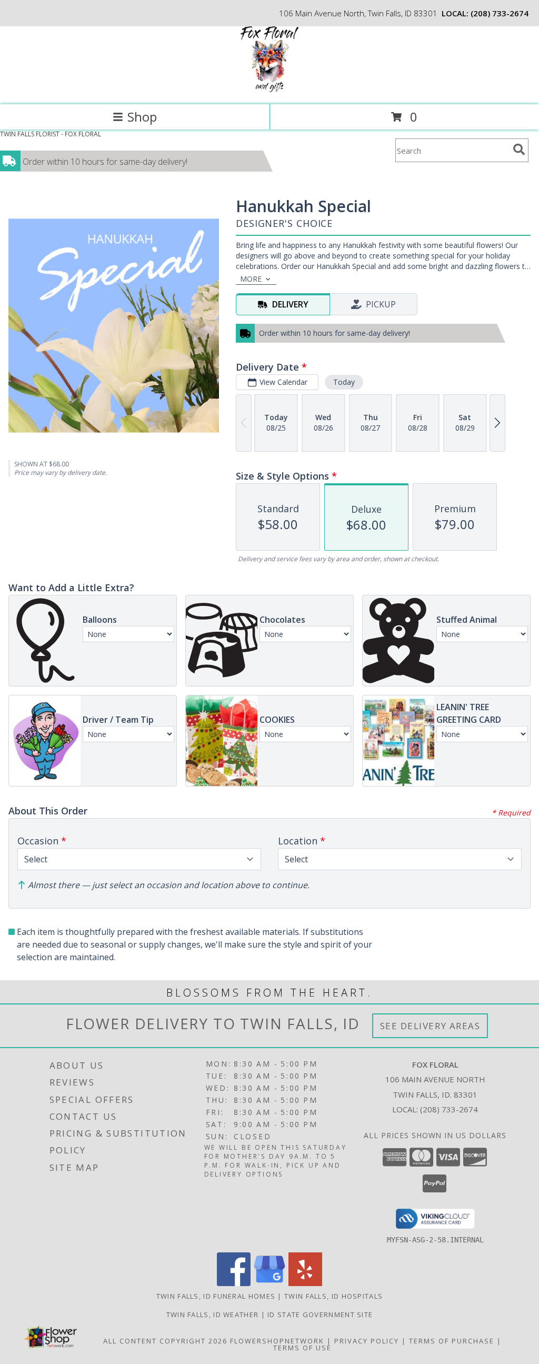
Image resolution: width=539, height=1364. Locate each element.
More (251, 279)
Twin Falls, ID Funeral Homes (215, 1296)
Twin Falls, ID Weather (212, 1314)
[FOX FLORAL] (269, 89)
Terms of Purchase (451, 1341)
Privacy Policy (366, 1341)
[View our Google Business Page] (269, 1283)
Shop (142, 116)
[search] (519, 149)
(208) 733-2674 (499, 13)
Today (344, 382)
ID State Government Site (320, 1314)
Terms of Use (302, 1347)
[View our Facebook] (234, 1283)
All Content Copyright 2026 (165, 1341)
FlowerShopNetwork (277, 1341)
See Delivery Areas (430, 1026)
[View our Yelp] (305, 1283)
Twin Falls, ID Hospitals (333, 1296)
